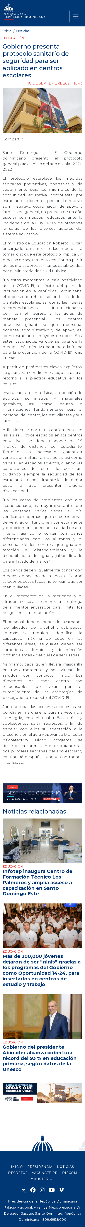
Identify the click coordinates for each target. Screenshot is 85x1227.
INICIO (17, 1167)
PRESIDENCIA (40, 1167)
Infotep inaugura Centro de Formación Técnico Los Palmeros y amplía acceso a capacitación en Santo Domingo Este (37, 882)
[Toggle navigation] (75, 16)
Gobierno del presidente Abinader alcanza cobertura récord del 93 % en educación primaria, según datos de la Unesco (40, 1058)
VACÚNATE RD (45, 1173)
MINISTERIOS (43, 1179)
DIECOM (69, 1173)
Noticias (22, 31)
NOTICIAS (65, 1167)
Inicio (7, 31)
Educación (14, 38)
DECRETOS (18, 1173)
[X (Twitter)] (24, 1190)
